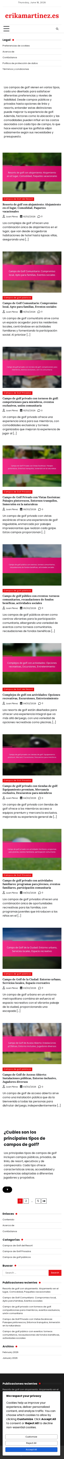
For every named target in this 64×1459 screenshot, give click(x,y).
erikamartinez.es (32, 15)
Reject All (31, 1443)
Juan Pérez (12, 216)
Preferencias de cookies (16, 45)
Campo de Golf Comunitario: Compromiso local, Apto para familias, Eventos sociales (30, 304)
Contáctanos (10, 57)
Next (44, 1201)
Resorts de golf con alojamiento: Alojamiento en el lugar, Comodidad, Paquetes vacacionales (32, 208)
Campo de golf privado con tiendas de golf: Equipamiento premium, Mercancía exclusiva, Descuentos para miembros (30, 789)
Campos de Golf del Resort (18, 199)
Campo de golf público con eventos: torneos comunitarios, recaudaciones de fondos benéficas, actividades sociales (31, 599)
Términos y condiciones (16, 69)
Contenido (8, 1219)
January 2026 (10, 1358)
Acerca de (8, 51)
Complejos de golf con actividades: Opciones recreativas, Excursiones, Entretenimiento (31, 696)
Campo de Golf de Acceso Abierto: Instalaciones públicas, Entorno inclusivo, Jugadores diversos (29, 1078)
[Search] (57, 28)
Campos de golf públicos (17, 297)
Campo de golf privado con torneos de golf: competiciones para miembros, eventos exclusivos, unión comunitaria (30, 402)
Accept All (31, 1449)
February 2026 (10, 1352)
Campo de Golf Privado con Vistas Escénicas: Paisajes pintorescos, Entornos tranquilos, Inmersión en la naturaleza (31, 500)
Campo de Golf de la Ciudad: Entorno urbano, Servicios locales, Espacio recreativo (32, 981)
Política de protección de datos (20, 63)
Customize (31, 1436)
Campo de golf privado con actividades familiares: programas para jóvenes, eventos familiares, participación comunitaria (31, 884)
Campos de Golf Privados (17, 393)
